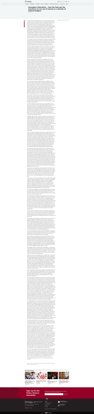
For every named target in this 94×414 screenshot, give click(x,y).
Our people (46, 406)
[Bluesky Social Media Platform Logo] (26, 407)
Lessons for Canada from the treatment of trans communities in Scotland (30, 382)
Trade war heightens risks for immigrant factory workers (64, 382)
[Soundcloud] (28, 407)
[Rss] (31, 407)
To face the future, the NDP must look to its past (52, 382)
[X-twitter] (30, 407)
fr (68, 1)
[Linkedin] (25, 407)
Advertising (46, 405)
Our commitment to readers (48, 402)
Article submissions (47, 403)
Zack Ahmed (60, 383)
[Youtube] (27, 407)
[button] (24, 22)
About (46, 401)
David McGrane (50, 383)
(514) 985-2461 (27, 405)
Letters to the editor (47, 404)
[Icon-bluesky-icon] (24, 21)
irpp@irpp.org (32, 405)
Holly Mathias (38, 383)
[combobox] (61, 1)
